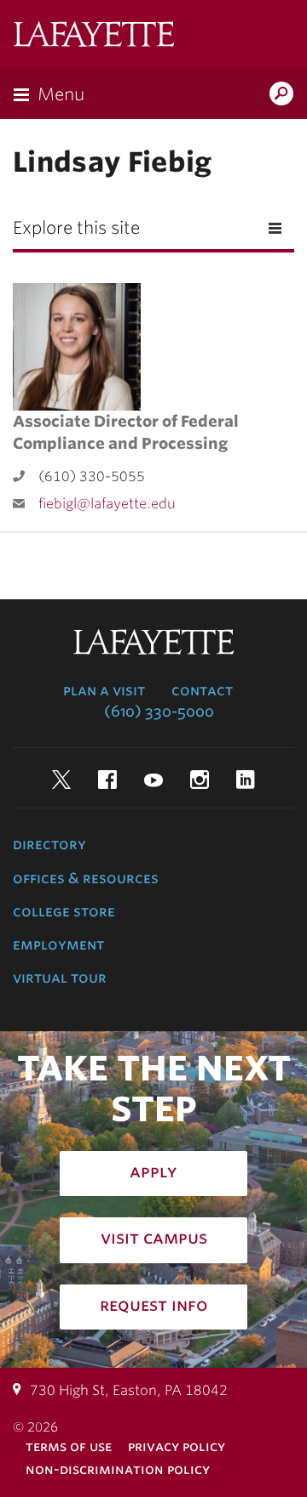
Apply (153, 1171)
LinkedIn (245, 779)
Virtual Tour (60, 977)
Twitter (61, 779)
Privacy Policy (176, 1446)
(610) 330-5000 (159, 711)
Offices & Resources (86, 878)
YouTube (153, 779)
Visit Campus (154, 1238)
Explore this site (76, 228)
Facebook (107, 779)
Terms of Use (69, 1446)
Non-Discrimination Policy (118, 1469)
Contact (202, 690)
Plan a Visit (104, 690)
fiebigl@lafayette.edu (107, 504)
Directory (49, 844)
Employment (58, 944)
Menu (61, 94)
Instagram (199, 779)
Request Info (154, 1305)
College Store (64, 911)
